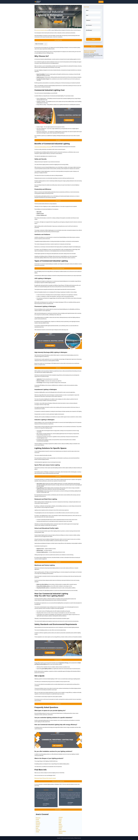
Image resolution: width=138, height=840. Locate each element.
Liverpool (54, 778)
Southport (60, 832)
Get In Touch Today (58, 40)
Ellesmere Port (45, 778)
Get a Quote (57, 21)
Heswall (50, 778)
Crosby (60, 820)
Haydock (60, 827)
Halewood (38, 824)
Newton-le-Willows (62, 831)
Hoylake (37, 831)
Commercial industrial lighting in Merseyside (42, 146)
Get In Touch (93, 46)
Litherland (60, 817)
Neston (40, 778)
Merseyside (38, 822)
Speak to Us (58, 367)
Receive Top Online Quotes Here (58, 268)
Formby (60, 829)
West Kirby (38, 829)
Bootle (37, 828)
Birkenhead (36, 778)
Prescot (60, 819)
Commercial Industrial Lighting (41, 30)
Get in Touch (58, 200)
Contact (101, 1)
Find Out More (58, 476)
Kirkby (60, 822)
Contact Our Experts (58, 659)
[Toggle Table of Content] (45, 44)
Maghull (60, 824)
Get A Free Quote (58, 809)
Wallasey (37, 826)
